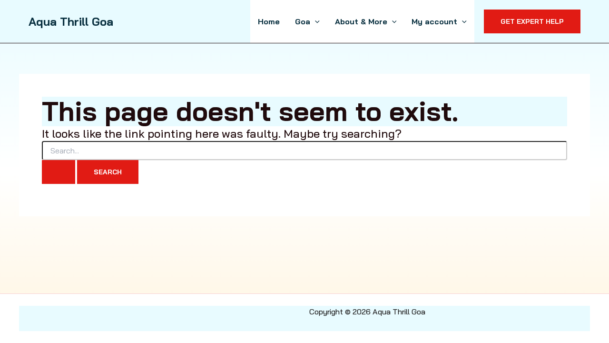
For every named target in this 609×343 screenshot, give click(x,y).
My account (434, 21)
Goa (302, 21)
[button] (315, 21)
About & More (361, 21)
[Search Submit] (58, 172)
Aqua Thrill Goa (71, 21)
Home (269, 21)
